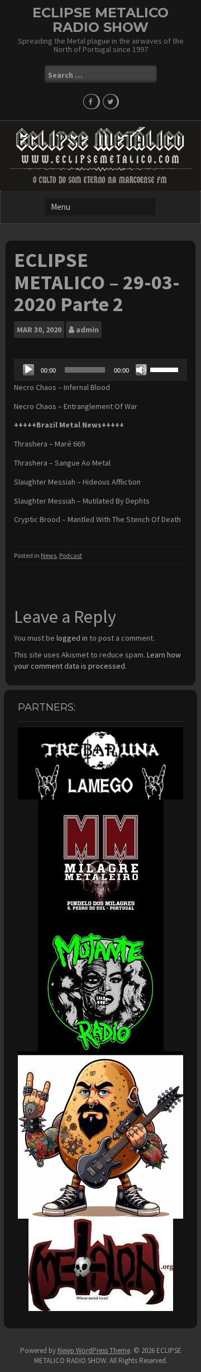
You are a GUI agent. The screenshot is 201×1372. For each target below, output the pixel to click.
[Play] (28, 369)
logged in (72, 638)
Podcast (70, 555)
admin (87, 330)
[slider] (165, 369)
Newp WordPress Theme (94, 1350)
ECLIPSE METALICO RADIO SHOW (100, 19)
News (48, 555)
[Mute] (141, 369)
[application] (100, 370)
